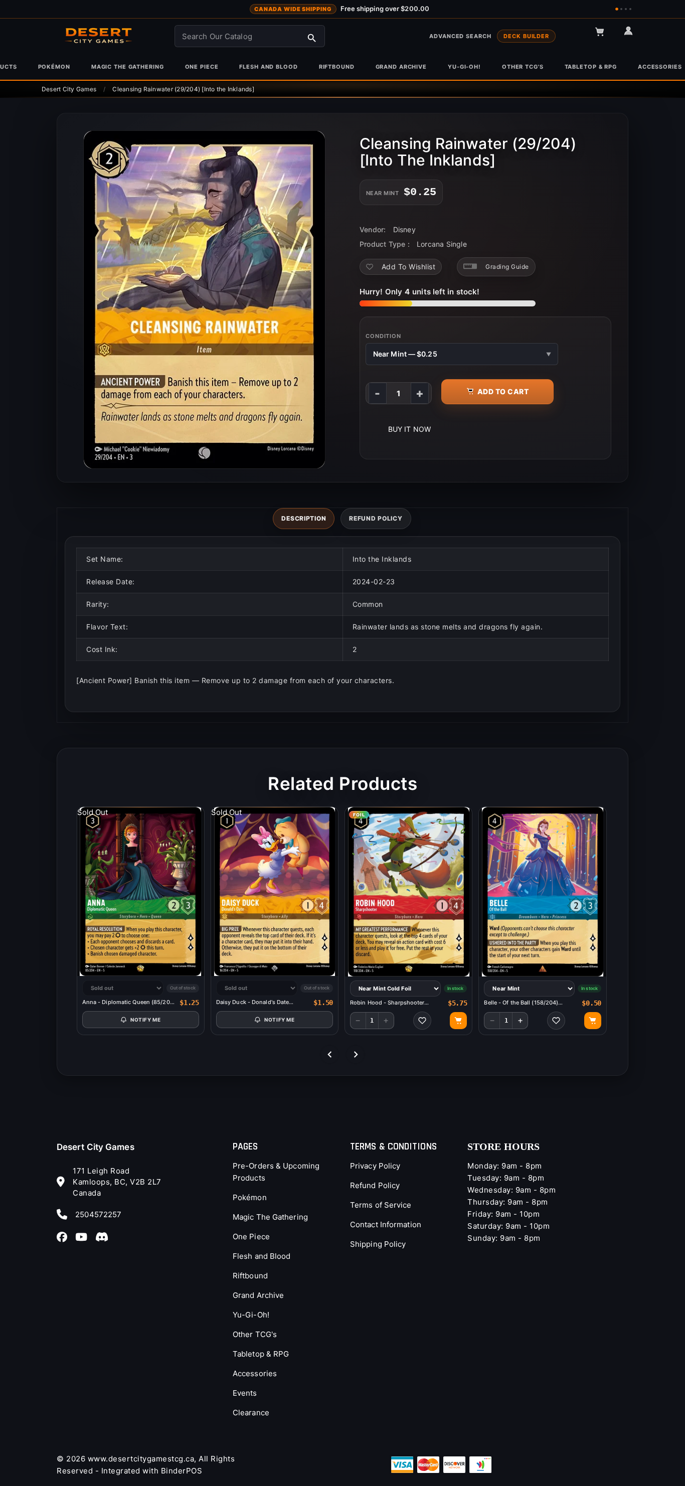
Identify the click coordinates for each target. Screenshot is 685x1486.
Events (245, 1393)
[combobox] (249, 36)
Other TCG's (255, 1334)
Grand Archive (258, 1295)
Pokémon (250, 1197)
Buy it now (409, 429)
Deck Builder (526, 36)
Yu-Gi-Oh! (251, 1314)
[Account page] (633, 35)
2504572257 (98, 1214)
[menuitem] (54, 67)
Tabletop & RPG (261, 1354)
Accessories (255, 1373)
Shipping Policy (378, 1244)
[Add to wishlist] (422, 1021)
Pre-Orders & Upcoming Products (276, 1172)
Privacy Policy (375, 1166)
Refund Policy (375, 1185)
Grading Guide (507, 266)
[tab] (303, 518)
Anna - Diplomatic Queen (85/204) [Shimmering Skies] (129, 1002)
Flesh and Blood (262, 1256)
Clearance (251, 1412)
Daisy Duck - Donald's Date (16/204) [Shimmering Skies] (254, 1002)
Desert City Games (95, 1147)
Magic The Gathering (270, 1217)
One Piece (251, 1236)
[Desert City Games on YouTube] (84, 1237)
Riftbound (250, 1275)
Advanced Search (460, 36)
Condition (383, 336)
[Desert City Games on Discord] (104, 1237)
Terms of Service (381, 1205)
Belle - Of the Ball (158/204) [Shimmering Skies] (521, 1003)
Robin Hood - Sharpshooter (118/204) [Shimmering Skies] (390, 1003)
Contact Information (385, 1224)
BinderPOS (182, 1470)
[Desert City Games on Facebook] (65, 1237)
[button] (604, 36)
